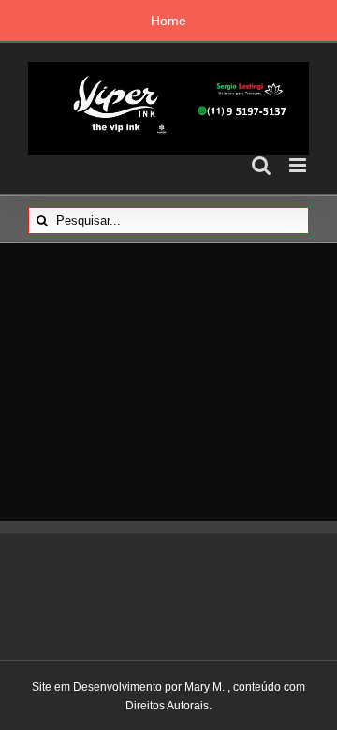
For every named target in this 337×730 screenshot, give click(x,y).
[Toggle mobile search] (261, 165)
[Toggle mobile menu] (299, 165)
